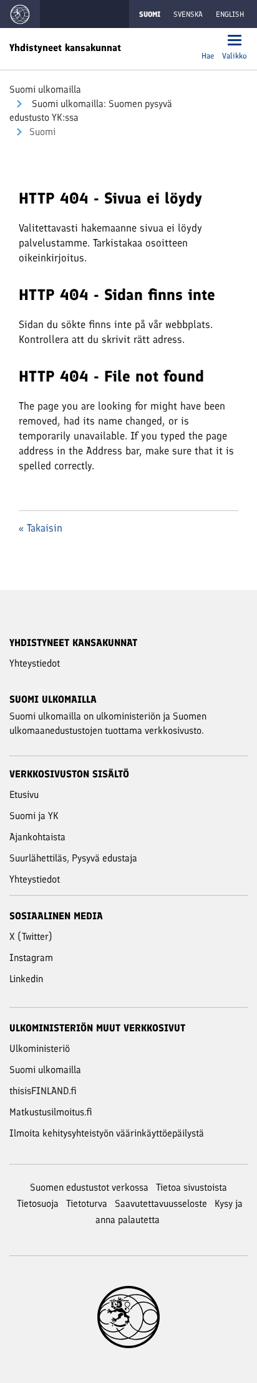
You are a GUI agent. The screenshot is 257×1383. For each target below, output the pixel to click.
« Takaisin (40, 528)
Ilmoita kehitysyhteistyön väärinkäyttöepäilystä (106, 1133)
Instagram (31, 957)
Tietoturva (86, 1203)
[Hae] (208, 41)
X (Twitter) (30, 936)
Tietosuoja (38, 1203)
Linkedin (26, 979)
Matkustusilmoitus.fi (50, 1112)
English (230, 14)
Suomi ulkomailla (45, 89)
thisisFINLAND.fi (43, 1091)
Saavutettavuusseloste (161, 1203)
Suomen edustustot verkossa (89, 1187)
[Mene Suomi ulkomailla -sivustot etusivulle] (20, 14)
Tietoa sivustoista (191, 1187)
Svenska (188, 14)
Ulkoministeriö (39, 1048)
